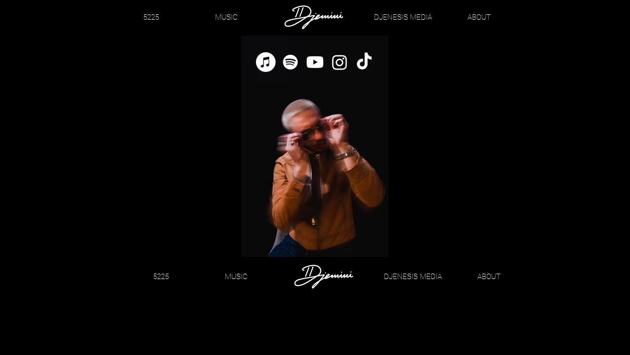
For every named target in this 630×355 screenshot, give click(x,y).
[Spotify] (290, 62)
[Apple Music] (266, 62)
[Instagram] (339, 62)
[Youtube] (315, 62)
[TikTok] (364, 62)
